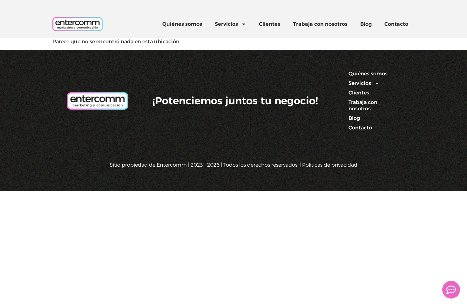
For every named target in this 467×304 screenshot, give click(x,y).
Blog (366, 24)
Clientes (269, 24)
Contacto (396, 24)
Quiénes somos (182, 24)
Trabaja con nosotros (320, 24)
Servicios (226, 24)
